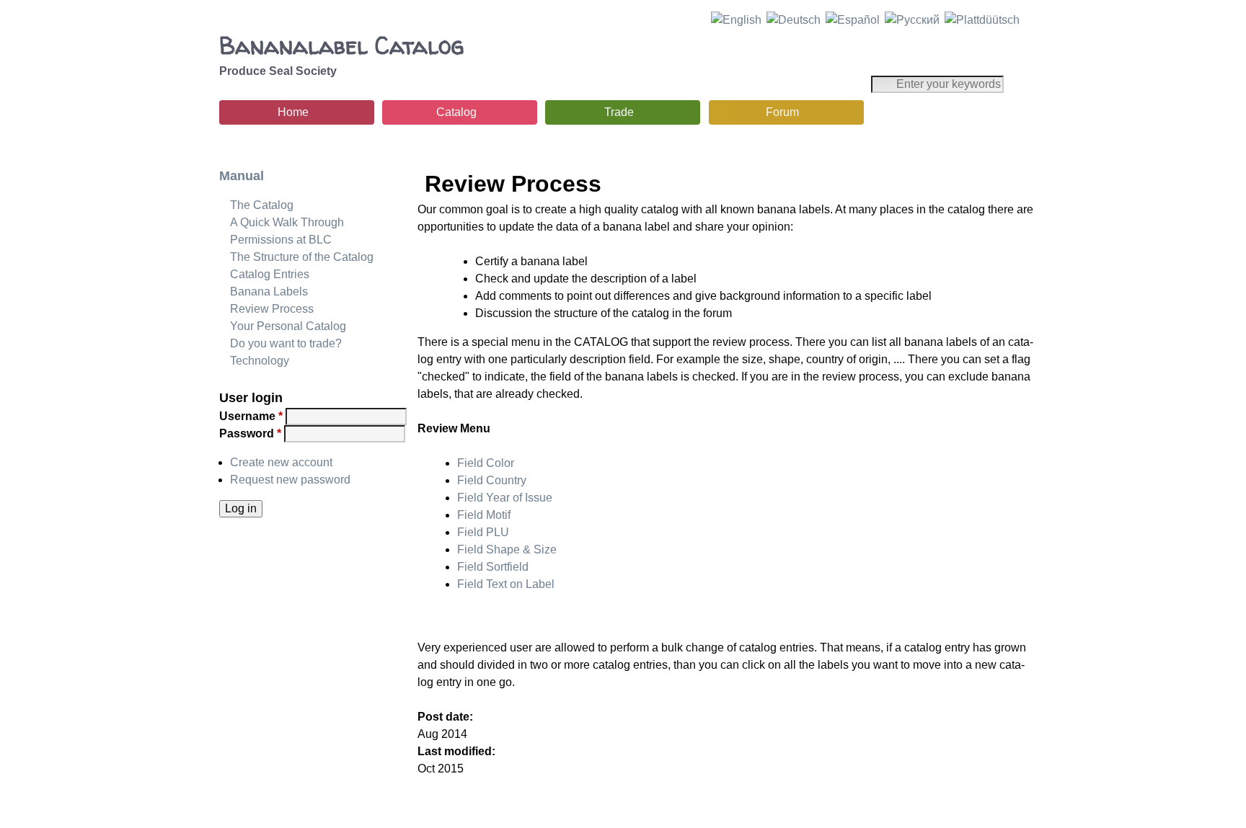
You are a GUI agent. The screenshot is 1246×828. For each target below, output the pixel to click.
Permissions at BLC (281, 239)
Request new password (290, 479)
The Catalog (261, 205)
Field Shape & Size (507, 549)
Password (250, 433)
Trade (619, 112)
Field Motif (484, 515)
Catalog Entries (269, 274)
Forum (782, 112)
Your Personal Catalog (288, 326)
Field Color (485, 463)
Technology (259, 361)
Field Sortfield (493, 567)
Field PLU (483, 532)
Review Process (272, 309)
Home (293, 112)
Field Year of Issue (504, 497)
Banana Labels (269, 291)
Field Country (491, 480)
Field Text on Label (505, 584)
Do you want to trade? (286, 343)
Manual (241, 176)
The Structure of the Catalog (302, 257)
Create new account (281, 462)
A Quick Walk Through (287, 222)
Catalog (456, 112)
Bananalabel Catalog (341, 45)
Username (251, 416)
